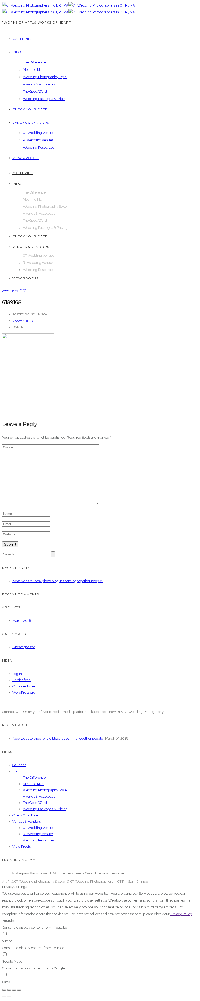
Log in (17, 674)
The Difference (34, 62)
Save (6, 982)
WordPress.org (23, 692)
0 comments (22, 321)
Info (16, 52)
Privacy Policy (181, 914)
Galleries (22, 39)
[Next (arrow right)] (9, 996)
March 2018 (21, 621)
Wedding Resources (38, 147)
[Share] (9, 990)
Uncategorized (23, 647)
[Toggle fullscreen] (14, 990)
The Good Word (35, 91)
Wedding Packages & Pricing (45, 99)
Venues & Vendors (30, 123)
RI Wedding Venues (38, 140)
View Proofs (25, 158)
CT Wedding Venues (38, 133)
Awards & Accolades (39, 84)
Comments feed (24, 686)
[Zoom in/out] (19, 990)
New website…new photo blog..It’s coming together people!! (57, 581)
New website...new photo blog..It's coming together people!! (58, 738)
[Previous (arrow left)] (4, 996)
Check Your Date (29, 109)
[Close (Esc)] (4, 990)
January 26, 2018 (13, 290)
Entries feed (21, 680)
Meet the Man (33, 70)
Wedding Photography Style (45, 77)
